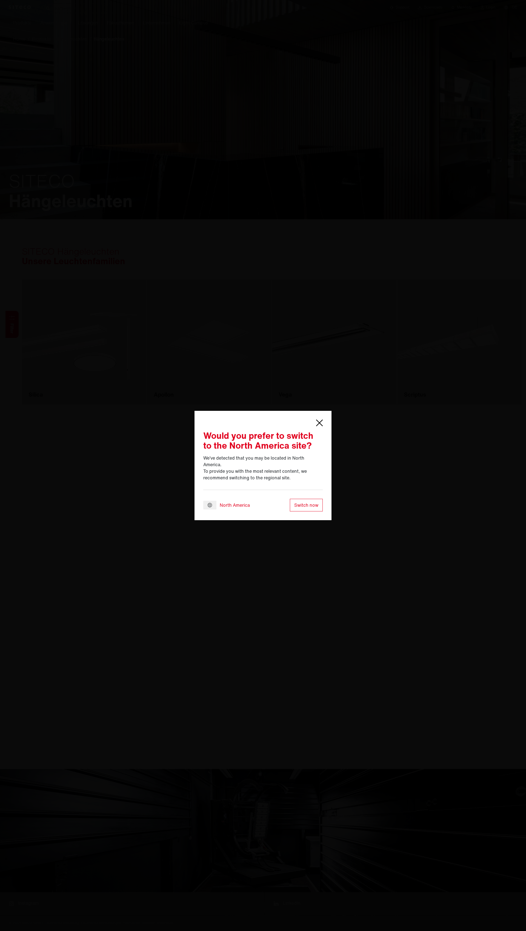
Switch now (306, 505)
